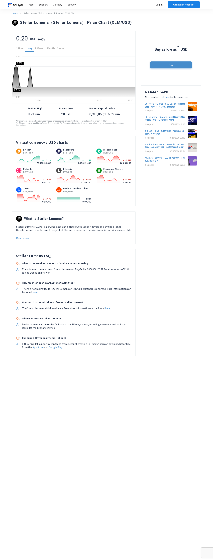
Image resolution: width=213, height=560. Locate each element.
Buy (171, 65)
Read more (23, 238)
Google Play (55, 347)
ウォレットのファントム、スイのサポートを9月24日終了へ (165, 159)
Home (14, 13)
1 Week (39, 48)
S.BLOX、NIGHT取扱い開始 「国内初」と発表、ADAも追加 (164, 132)
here (35, 292)
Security (72, 4)
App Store (38, 347)
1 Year (60, 48)
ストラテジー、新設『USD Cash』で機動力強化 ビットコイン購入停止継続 (165, 105)
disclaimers (165, 97)
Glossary (57, 4)
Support (43, 4)
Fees (30, 4)
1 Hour (20, 48)
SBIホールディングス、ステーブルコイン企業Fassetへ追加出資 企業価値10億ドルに (164, 146)
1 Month (50, 48)
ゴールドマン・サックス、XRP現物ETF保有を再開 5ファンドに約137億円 (165, 118)
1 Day (29, 48)
